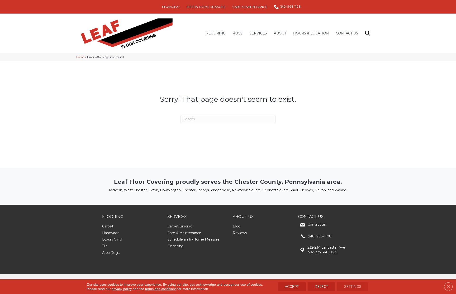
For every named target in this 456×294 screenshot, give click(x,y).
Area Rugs (110, 253)
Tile (105, 246)
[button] (368, 33)
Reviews (240, 233)
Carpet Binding (179, 226)
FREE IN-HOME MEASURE (205, 7)
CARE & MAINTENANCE (249, 7)
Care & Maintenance (184, 233)
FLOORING (216, 33)
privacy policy (122, 289)
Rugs (237, 33)
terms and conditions (160, 289)
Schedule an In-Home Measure (193, 239)
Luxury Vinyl (112, 239)
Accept (292, 286)
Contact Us (347, 33)
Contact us (317, 224)
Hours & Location (311, 33)
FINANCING (171, 7)
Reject (321, 286)
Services (258, 33)
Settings (352, 286)
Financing (175, 246)
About (280, 33)
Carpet (107, 226)
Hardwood (110, 233)
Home (80, 57)
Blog (237, 226)
